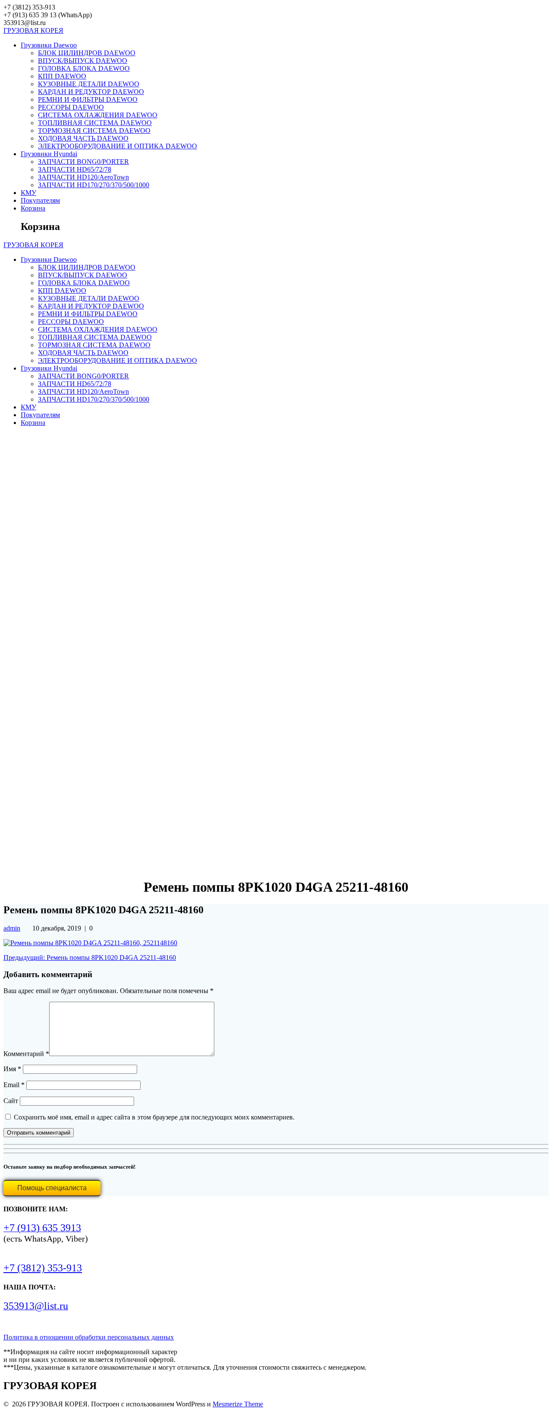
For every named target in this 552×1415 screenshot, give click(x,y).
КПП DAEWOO (62, 76)
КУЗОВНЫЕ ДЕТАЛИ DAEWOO (88, 84)
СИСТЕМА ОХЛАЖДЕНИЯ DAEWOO (97, 115)
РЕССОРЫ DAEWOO (71, 107)
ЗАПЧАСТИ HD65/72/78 (74, 169)
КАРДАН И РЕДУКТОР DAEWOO (91, 91)
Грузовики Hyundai (49, 153)
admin (11, 928)
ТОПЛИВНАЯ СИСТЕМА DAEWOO (95, 122)
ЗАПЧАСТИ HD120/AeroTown (83, 177)
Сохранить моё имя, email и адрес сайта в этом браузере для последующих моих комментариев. (154, 1117)
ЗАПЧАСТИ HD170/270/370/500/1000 (93, 185)
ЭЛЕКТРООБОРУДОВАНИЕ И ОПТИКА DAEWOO (117, 146)
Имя (12, 1068)
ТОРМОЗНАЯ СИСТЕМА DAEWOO (94, 130)
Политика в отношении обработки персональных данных (88, 1337)
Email (14, 1084)
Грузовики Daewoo (49, 45)
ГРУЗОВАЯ (33, 30)
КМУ (28, 192)
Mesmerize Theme (238, 1404)
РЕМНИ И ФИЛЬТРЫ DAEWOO (88, 99)
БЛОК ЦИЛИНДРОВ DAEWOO (86, 53)
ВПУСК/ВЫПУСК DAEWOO (82, 60)
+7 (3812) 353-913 (42, 1268)
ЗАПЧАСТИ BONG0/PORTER (83, 161)
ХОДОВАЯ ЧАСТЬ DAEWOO (83, 138)
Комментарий (26, 1053)
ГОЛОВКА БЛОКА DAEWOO (84, 68)
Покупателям (40, 200)
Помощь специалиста (52, 1188)
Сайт (10, 1100)
